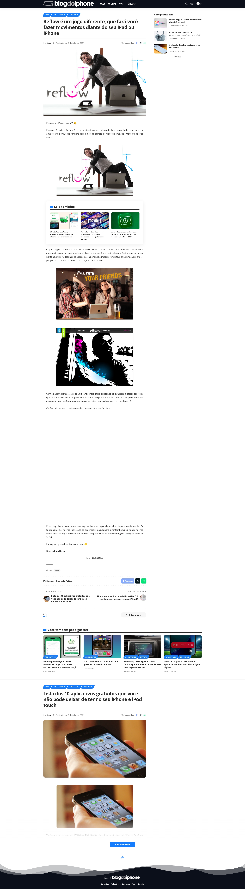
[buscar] (186, 4)
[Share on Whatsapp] (144, 43)
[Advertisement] (178, 97)
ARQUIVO (74, 15)
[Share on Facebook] (136, 43)
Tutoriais (184, 657)
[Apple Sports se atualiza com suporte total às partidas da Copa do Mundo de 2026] (125, 220)
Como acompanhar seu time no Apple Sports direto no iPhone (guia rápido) (182, 664)
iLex (49, 43)
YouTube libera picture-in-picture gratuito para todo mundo (101, 663)
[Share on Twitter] (140, 43)
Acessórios (59, 859)
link (127, 533)
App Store (74, 687)
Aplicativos (59, 15)
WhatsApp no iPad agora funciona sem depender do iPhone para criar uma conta (62, 234)
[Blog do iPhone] (69, 4)
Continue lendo (122, 844)
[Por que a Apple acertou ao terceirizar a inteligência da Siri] (160, 23)
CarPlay (143, 657)
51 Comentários (135, 615)
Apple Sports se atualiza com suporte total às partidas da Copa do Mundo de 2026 (123, 234)
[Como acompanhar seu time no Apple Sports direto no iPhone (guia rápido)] (183, 646)
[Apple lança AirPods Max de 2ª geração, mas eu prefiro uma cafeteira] (160, 36)
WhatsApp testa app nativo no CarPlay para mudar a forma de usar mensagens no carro (142, 664)
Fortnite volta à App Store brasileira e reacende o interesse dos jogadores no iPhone (92, 236)
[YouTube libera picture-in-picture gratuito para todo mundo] (102, 646)
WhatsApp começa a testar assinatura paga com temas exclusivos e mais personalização (60, 664)
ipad (57, 570)
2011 (47, 15)
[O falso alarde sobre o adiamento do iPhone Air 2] (160, 48)
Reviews (85, 859)
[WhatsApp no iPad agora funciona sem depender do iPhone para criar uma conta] (64, 220)
